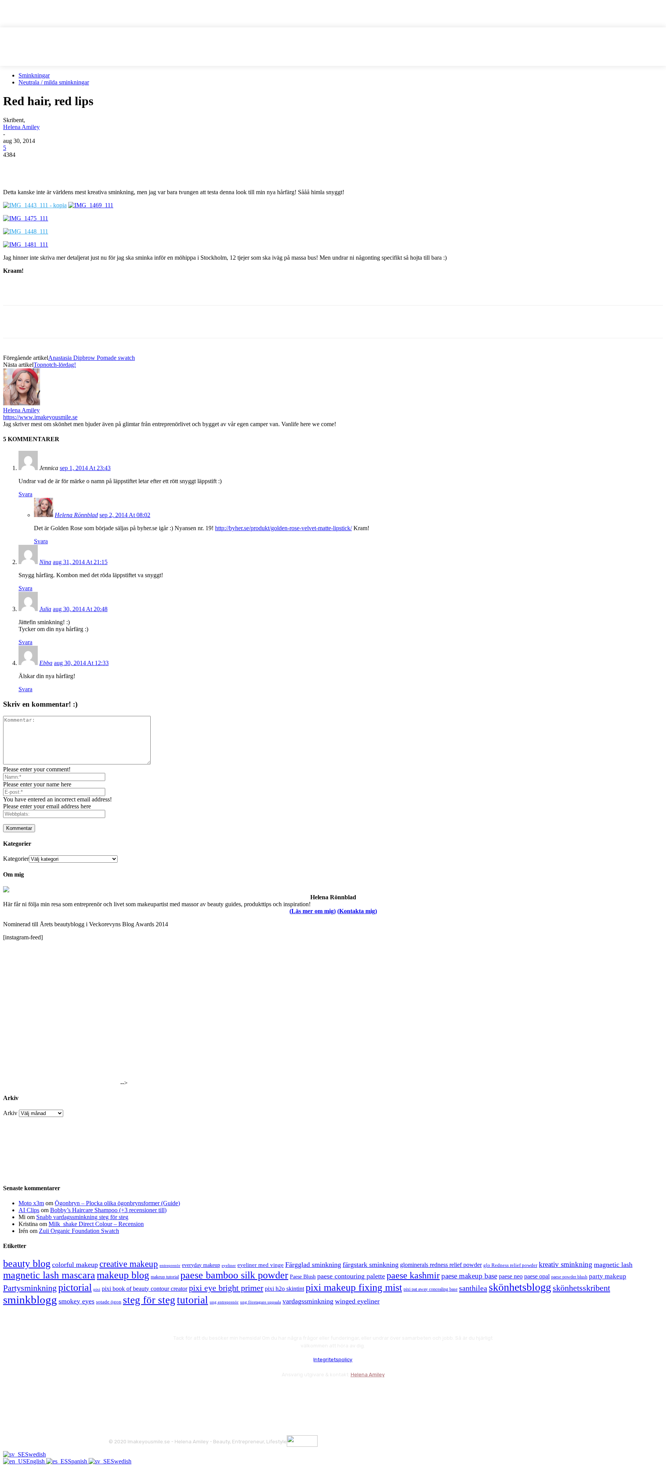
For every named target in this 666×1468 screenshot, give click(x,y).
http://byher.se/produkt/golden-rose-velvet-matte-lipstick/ (283, 528)
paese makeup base (469, 1276)
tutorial (192, 1300)
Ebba (45, 663)
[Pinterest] (71, 166)
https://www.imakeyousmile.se (40, 417)
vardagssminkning (308, 1301)
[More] (155, 166)
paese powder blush (569, 1277)
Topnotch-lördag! (55, 364)
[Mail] (157, 1393)
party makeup (607, 1276)
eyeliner (229, 1265)
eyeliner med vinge (260, 1265)
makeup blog (123, 1275)
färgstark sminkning (371, 1264)
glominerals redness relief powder (441, 1264)
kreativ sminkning (565, 1264)
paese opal (537, 1276)
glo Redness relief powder (510, 1265)
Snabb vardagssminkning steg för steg (82, 1217)
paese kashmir (413, 1275)
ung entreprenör (224, 1302)
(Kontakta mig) (357, 911)
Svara (25, 494)
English (36, 1461)
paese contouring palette (351, 1276)
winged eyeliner (357, 1301)
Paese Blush (303, 1276)
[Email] (99, 166)
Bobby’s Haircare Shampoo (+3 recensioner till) (108, 1210)
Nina (45, 562)
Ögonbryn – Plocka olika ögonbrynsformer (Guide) (117, 1203)
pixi (96, 1289)
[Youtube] (198, 1393)
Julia (45, 609)
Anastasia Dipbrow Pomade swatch (91, 357)
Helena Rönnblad (76, 515)
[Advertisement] (93, 292)
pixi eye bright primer (226, 1288)
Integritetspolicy (332, 1359)
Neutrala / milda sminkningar (53, 82)
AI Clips (28, 1210)
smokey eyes (76, 1301)
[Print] (127, 166)
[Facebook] (16, 166)
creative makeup (128, 1264)
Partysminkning (30, 1288)
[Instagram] (136, 1393)
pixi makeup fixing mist (354, 1287)
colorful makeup (75, 1264)
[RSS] (177, 1393)
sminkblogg (30, 1299)
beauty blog (26, 1263)
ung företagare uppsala (260, 1302)
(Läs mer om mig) (312, 911)
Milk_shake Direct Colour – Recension (96, 1224)
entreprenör (170, 1265)
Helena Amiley (21, 127)
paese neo (511, 1276)
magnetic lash (613, 1264)
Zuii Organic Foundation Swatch (79, 1231)
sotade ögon (108, 1302)
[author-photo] (21, 403)
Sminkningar (34, 75)
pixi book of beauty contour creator (144, 1288)
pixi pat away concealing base (430, 1289)
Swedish (35, 1454)
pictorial (75, 1287)
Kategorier (16, 858)
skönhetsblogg (520, 1287)
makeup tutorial (165, 1277)
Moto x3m (31, 1203)
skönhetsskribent (581, 1288)
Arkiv (10, 1113)
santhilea (473, 1288)
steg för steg (149, 1300)
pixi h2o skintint (284, 1288)
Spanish (78, 1461)
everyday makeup (201, 1265)
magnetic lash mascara (49, 1275)
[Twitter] (43, 166)
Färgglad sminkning (313, 1264)
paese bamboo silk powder (234, 1275)
